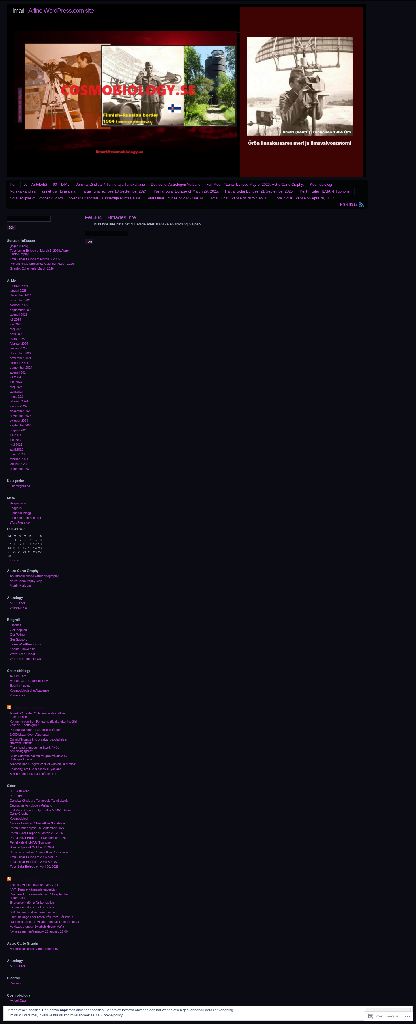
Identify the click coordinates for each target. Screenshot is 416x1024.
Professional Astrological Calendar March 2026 (42, 263)
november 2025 (20, 300)
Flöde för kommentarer (25, 517)
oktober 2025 (19, 305)
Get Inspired (18, 630)
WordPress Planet (22, 654)
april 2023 (16, 449)
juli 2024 (15, 377)
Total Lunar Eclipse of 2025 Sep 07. (239, 198)
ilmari (17, 10)
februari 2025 (19, 343)
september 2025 (21, 310)
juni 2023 (16, 439)
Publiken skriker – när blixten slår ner (35, 729)
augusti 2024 (18, 372)
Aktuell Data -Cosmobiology (29, 680)
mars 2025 (17, 338)
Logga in (16, 508)
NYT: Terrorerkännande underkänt (33, 889)
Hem (14, 184)
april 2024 (16, 391)
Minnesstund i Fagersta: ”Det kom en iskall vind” (43, 764)
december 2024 (20, 353)
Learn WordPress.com (25, 644)
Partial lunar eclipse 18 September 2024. (114, 191)
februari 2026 (19, 285)
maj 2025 (16, 329)
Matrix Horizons (21, 585)
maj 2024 (16, 387)
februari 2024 (19, 401)
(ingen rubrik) (19, 246)
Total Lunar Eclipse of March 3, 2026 (35, 259)
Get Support (18, 639)
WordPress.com (21, 522)
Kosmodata (17, 695)
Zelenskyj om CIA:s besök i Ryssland (35, 769)
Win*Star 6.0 (18, 607)
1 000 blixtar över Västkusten (30, 734)
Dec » (14, 560)
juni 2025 (16, 324)
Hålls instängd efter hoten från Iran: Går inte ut (41, 917)
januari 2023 (18, 464)
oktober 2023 (19, 420)
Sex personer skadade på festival (33, 773)
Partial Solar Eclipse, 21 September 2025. (259, 191)
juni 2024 (16, 382)
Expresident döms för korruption (32, 902)
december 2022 (20, 468)
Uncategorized (20, 486)
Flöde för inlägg (20, 513)
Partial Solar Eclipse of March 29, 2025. (186, 191)
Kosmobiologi (321, 184)
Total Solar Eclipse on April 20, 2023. (305, 198)
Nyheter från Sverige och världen (38, 880)
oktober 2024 (19, 362)
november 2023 (20, 415)
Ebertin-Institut (20, 685)
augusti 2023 (18, 430)
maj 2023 (16, 444)
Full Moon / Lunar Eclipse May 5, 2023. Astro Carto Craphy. (255, 184)
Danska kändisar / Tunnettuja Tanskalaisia (110, 184)
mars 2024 (17, 396)
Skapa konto (18, 503)
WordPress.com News (25, 658)
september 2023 (21, 425)
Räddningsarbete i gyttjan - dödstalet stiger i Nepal (44, 921)
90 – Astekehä (35, 184)
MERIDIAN (17, 603)
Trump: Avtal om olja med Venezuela (34, 884)
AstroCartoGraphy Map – (27, 581)
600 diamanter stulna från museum (33, 912)
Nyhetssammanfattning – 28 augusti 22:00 (39, 931)
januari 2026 (18, 290)
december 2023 (20, 411)
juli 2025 (15, 319)
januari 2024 (18, 406)
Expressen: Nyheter (28, 708)
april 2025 (16, 334)
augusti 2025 (18, 314)
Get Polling (17, 634)
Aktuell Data (18, 676)
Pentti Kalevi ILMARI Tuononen (325, 191)
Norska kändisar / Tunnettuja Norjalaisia (42, 191)
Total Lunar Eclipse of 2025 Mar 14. (175, 198)
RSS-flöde (348, 204)
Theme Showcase (22, 649)
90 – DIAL (61, 184)
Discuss (15, 625)
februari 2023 (19, 459)
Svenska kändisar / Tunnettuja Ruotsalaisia (104, 198)
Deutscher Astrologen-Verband (175, 184)
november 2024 (20, 358)
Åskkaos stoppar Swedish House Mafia (37, 926)
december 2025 (20, 295)
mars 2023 (17, 454)
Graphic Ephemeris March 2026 (32, 268)
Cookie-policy (112, 1015)
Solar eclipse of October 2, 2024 (36, 198)
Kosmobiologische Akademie (29, 690)
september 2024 (21, 367)
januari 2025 (18, 348)
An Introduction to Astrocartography (34, 576)
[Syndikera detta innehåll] (9, 708)
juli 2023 (15, 435)
